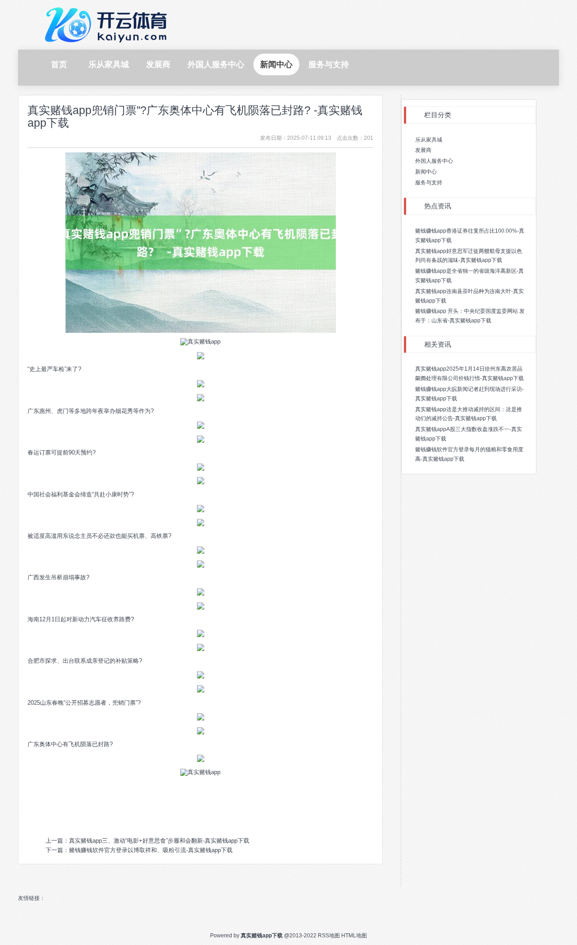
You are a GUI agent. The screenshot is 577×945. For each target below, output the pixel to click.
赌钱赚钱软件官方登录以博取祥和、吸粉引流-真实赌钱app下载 (151, 850)
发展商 (423, 150)
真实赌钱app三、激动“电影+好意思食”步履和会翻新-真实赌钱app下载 (159, 840)
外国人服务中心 (434, 161)
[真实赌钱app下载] (108, 24)
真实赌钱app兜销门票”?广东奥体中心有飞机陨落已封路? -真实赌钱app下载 (194, 116)
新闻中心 (426, 172)
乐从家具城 (428, 140)
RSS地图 (329, 935)
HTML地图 (354, 935)
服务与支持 (428, 182)
